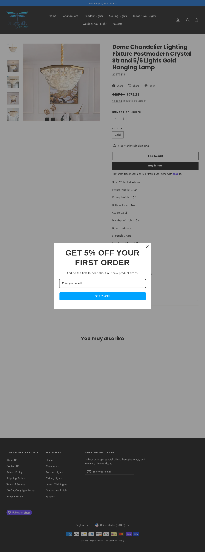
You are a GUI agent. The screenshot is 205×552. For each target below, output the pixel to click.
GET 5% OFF (102, 296)
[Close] (147, 247)
